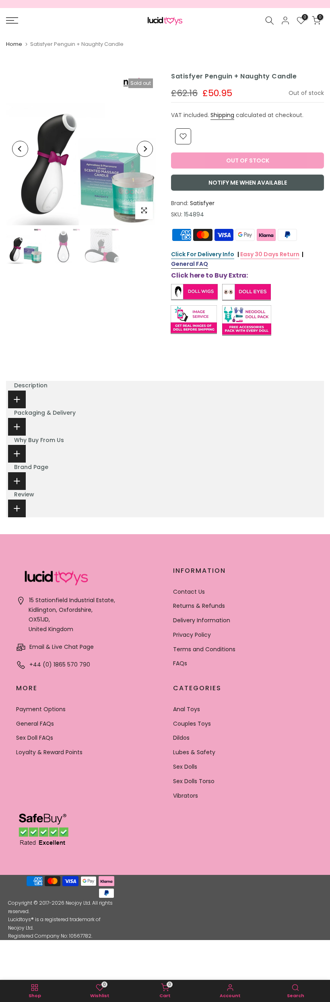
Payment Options (41, 709)
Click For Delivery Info (202, 254)
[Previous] (20, 149)
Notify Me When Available (247, 183)
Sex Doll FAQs (34, 738)
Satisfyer (202, 203)
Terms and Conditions (204, 649)
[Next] (145, 149)
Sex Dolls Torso (193, 781)
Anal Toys (186, 709)
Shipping (222, 115)
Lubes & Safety (194, 752)
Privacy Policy (192, 635)
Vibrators (185, 796)
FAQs (180, 663)
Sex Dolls (185, 767)
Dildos (181, 738)
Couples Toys (192, 724)
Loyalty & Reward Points (49, 752)
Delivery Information (201, 620)
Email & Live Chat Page (61, 647)
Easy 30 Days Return (269, 254)
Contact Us (189, 592)
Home (14, 44)
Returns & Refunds (199, 606)
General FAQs (35, 724)
